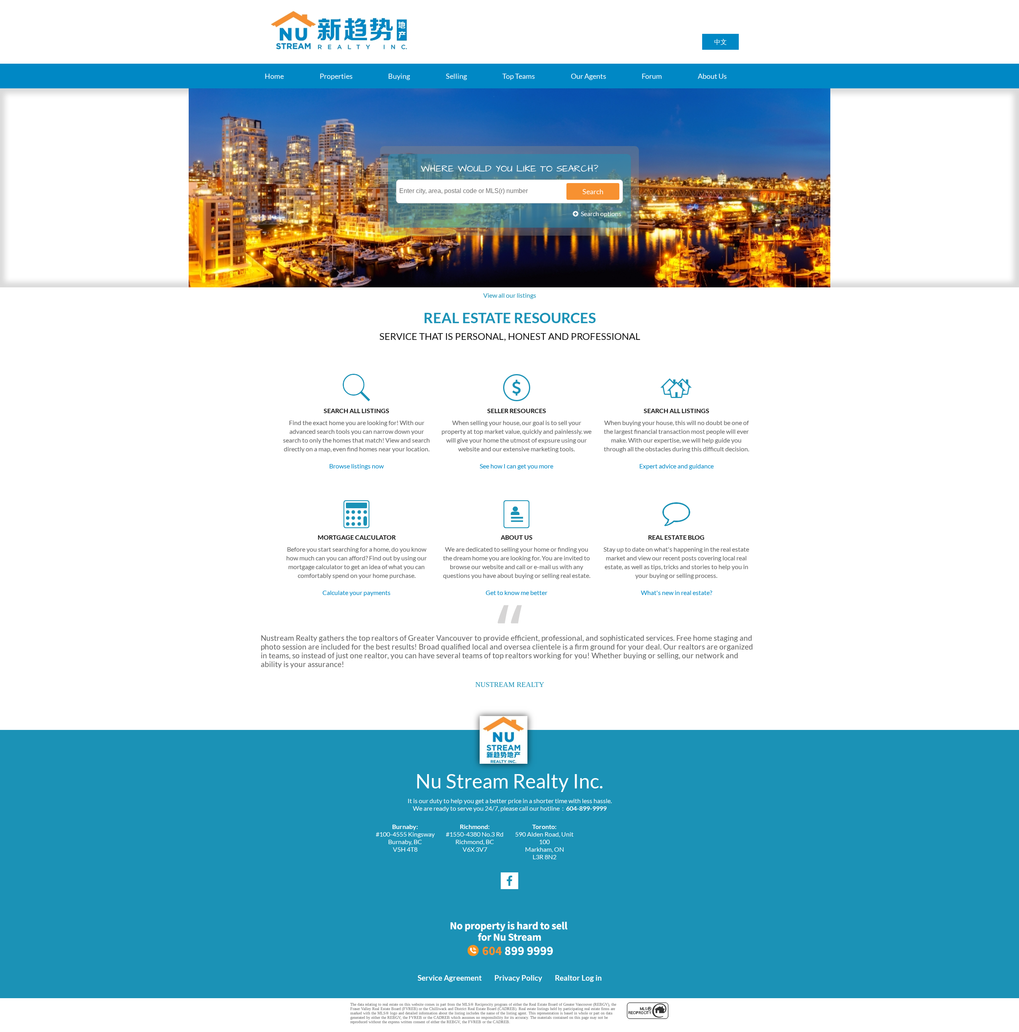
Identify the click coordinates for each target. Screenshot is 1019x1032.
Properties (336, 76)
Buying (399, 76)
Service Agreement (450, 977)
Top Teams (518, 76)
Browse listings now (356, 466)
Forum (652, 76)
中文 (720, 41)
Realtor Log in (578, 977)
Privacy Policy (518, 977)
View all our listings (509, 295)
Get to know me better (516, 592)
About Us (712, 76)
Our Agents (588, 76)
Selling (456, 76)
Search (592, 191)
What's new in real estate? (676, 592)
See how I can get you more (516, 466)
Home (274, 76)
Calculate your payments (356, 592)
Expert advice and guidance (676, 466)
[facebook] (509, 880)
